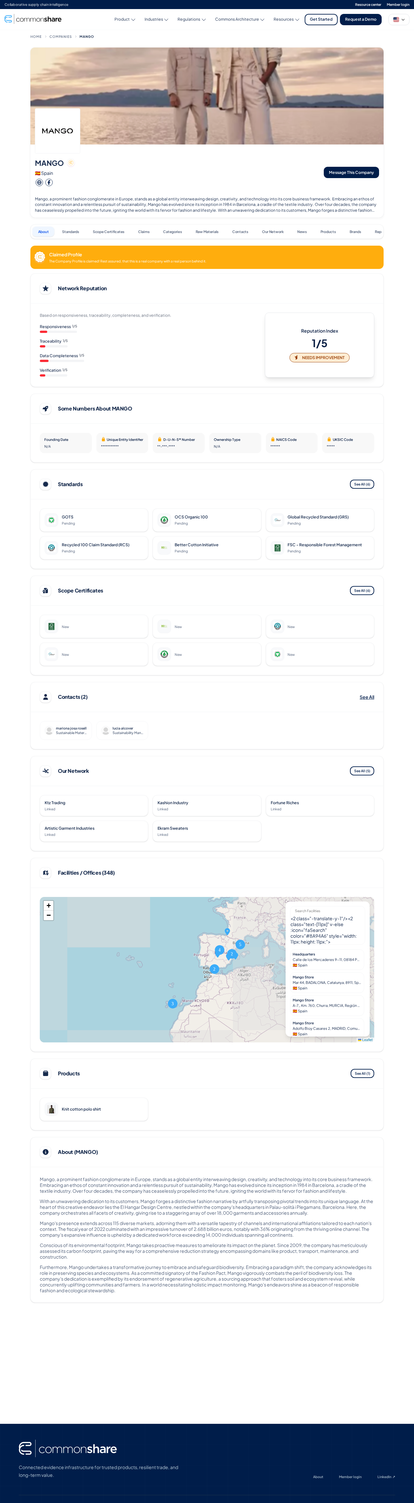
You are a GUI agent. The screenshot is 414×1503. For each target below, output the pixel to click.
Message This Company (351, 172)
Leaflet (367, 1039)
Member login (398, 4)
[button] (214, 969)
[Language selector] (398, 19)
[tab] (43, 232)
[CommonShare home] (68, 1448)
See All (362, 484)
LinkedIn (386, 1477)
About (318, 1477)
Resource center (368, 4)
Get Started (321, 19)
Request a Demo (360, 19)
